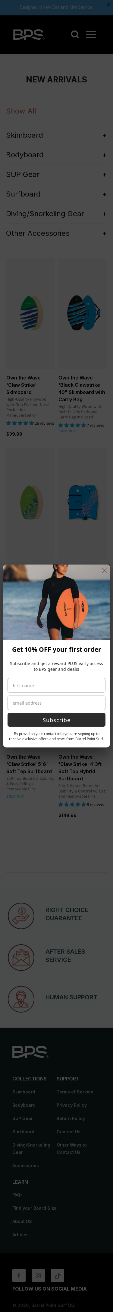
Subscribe (57, 720)
